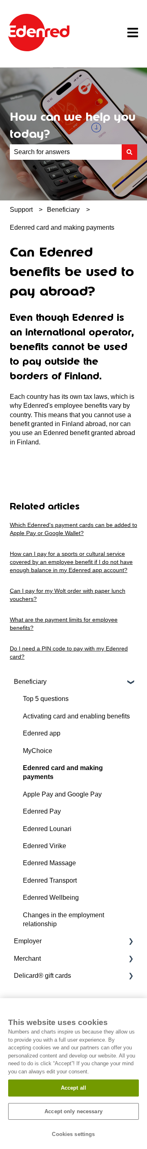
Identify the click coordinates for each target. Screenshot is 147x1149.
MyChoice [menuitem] (37, 750)
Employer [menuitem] (28, 941)
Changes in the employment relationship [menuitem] (63, 919)
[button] (130, 682)
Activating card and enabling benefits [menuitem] (76, 716)
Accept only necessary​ (73, 1111)
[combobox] (66, 152)
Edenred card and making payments (62, 227)
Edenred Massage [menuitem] (49, 863)
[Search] (129, 152)
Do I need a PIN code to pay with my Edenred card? (69, 652)
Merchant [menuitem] (27, 958)
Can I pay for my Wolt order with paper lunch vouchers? (67, 595)
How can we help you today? (73, 125)
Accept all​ (73, 1088)
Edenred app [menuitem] (41, 733)
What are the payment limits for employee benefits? (64, 623)
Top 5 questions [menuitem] (46, 698)
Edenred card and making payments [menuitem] (63, 772)
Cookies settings (73, 1134)
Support (21, 209)
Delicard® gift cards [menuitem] (42, 975)
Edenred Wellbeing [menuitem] (51, 897)
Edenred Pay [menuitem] (42, 811)
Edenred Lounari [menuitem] (47, 828)
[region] (73, 1073)
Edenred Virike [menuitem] (44, 845)
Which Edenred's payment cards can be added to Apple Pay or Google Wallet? (73, 529)
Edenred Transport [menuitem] (50, 880)
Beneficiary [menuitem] (30, 681)
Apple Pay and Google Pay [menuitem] (62, 794)
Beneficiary (63, 209)
